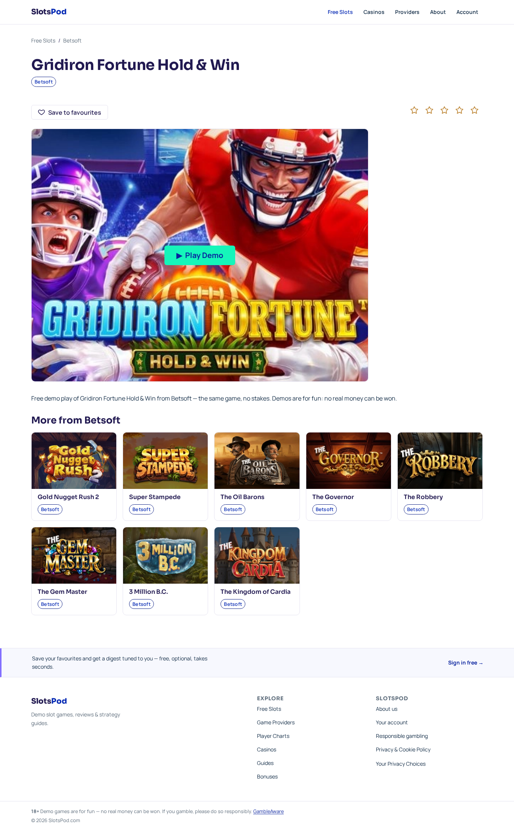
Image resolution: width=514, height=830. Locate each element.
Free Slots (340, 11)
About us (386, 708)
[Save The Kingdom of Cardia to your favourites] (289, 537)
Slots (48, 12)
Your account (392, 722)
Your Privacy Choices (401, 763)
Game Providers (276, 722)
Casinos (374, 11)
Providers (407, 11)
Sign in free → (466, 662)
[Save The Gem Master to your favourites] (106, 537)
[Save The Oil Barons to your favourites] (289, 442)
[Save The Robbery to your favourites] (472, 442)
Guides (265, 762)
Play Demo (199, 255)
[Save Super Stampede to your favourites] (197, 442)
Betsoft (72, 40)
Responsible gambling (402, 735)
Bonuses (267, 776)
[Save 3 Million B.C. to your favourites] (197, 537)
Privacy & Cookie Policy (403, 749)
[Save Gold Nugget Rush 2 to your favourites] (106, 442)
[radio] (414, 110)
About (438, 11)
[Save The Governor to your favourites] (380, 442)
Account (467, 11)
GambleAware (268, 811)
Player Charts (273, 735)
